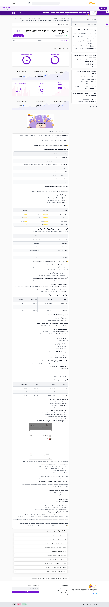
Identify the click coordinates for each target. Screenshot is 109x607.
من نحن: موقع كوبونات (63, 592)
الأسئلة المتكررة (65, 596)
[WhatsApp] (91, 593)
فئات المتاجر (80, 3)
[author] (107, 11)
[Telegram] (96, 593)
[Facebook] (93, 593)
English (25, 3)
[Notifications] (29, 3)
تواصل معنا (66, 594)
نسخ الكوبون (17, 36)
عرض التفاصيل (64, 40)
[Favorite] (13, 13)
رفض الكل (19, 604)
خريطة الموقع (65, 598)
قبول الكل (24, 604)
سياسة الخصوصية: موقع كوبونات (62, 588)
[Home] (83, 586)
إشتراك (25, 592)
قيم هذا (17, 13)
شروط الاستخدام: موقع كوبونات (62, 590)
